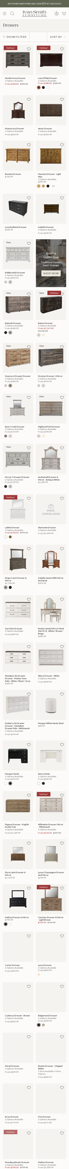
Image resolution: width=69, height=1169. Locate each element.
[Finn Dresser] (51, 1098)
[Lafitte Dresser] (18, 509)
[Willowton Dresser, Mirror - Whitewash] (51, 806)
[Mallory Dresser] (51, 1144)
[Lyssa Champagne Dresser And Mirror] (51, 854)
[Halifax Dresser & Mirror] (18, 899)
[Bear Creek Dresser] (18, 408)
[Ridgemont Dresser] (51, 997)
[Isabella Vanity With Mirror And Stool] (51, 560)
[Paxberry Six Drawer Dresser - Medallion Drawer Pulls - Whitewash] (18, 705)
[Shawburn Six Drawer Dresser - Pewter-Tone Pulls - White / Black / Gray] (18, 657)
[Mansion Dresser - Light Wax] (51, 156)
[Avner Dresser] (51, 110)
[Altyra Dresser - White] (51, 657)
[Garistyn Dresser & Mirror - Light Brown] (51, 899)
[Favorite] (29, 49)
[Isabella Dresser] (51, 209)
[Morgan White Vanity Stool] (51, 705)
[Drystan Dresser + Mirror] (51, 358)
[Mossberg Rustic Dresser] (18, 1144)
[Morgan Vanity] (18, 756)
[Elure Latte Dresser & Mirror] (18, 854)
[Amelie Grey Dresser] (18, 60)
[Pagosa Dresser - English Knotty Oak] (18, 806)
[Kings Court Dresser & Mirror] (18, 560)
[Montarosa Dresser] (18, 110)
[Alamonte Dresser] (51, 509)
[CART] (64, 13)
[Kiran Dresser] (18, 1098)
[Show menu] (4, 13)
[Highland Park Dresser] (51, 408)
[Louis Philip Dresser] (51, 60)
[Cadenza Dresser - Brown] (18, 997)
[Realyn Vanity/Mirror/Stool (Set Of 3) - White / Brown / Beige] (51, 610)
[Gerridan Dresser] (18, 610)
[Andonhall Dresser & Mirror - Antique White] (51, 459)
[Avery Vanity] (51, 756)
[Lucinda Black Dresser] (18, 209)
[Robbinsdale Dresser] (18, 254)
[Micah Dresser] (18, 1048)
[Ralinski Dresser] (18, 305)
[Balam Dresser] (51, 305)
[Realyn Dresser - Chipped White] (51, 1048)
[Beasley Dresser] (18, 156)
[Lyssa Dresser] (51, 947)
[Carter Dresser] (18, 947)
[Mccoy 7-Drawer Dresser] (18, 459)
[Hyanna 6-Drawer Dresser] (18, 358)
